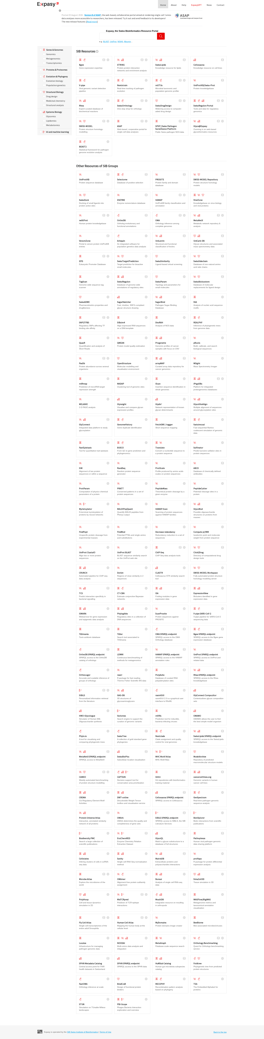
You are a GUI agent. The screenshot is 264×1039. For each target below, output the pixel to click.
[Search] (161, 36)
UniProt (113, 41)
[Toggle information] (97, 51)
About (174, 5)
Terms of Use (105, 1032)
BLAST (106, 41)
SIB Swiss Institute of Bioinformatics (82, 1032)
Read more (92, 21)
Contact (220, 5)
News (209, 5)
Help (184, 5)
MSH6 (120, 41)
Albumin (127, 41)
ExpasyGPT (196, 5)
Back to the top (220, 1032)
